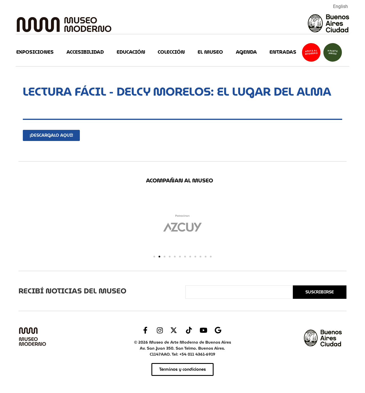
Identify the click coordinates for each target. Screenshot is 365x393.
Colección (171, 52)
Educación (131, 52)
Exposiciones (35, 52)
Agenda (246, 52)
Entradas (282, 52)
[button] (154, 256)
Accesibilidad (85, 52)
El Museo (210, 52)
